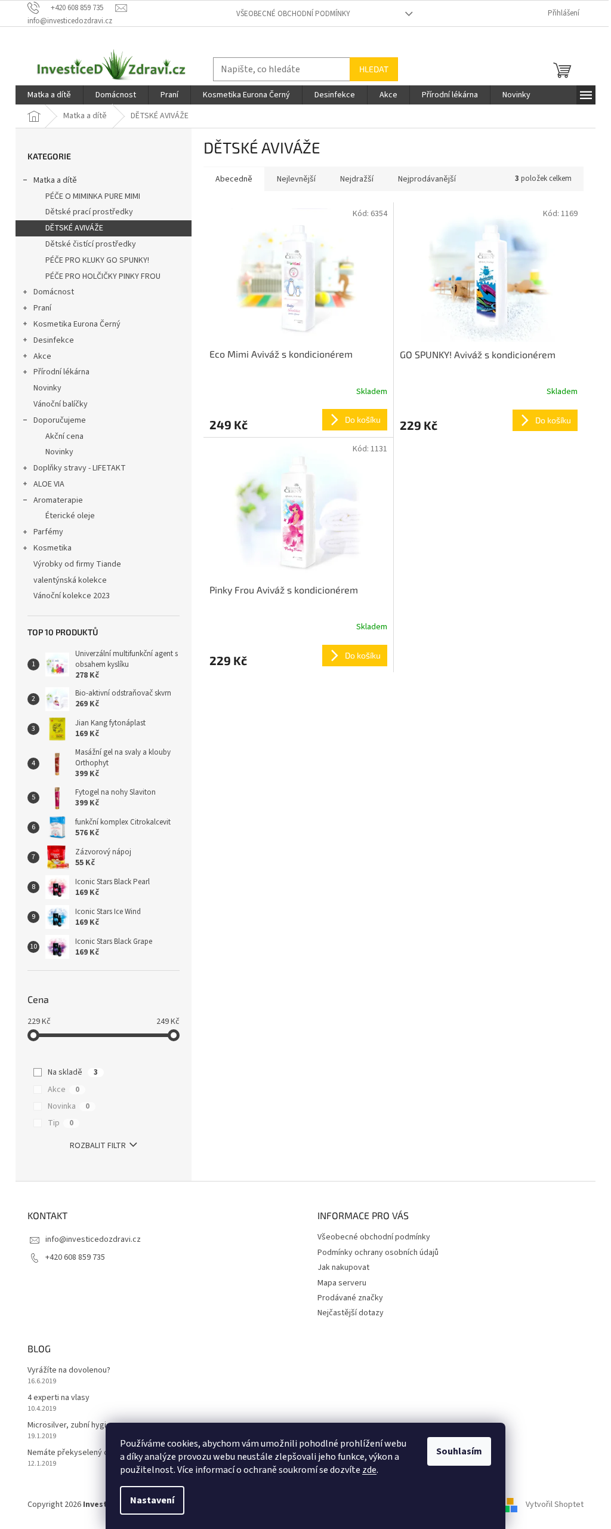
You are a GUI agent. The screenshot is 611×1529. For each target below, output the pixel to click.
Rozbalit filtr (98, 1146)
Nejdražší (357, 179)
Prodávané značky (350, 1298)
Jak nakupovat (343, 1267)
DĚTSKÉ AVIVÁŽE (74, 228)
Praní (42, 308)
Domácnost (53, 292)
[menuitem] (49, 94)
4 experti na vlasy (58, 1398)
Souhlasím (459, 1451)
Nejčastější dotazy (350, 1313)
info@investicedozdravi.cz (93, 1239)
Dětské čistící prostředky (90, 244)
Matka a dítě (55, 180)
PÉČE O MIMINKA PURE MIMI (92, 196)
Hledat (373, 69)
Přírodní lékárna (61, 372)
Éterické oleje (70, 516)
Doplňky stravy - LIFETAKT (79, 468)
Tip (60, 1123)
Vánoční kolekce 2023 (71, 596)
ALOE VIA (48, 484)
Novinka (69, 1106)
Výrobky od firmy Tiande (77, 564)
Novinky (47, 388)
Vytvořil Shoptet (555, 1504)
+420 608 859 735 (75, 1257)
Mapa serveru (341, 1283)
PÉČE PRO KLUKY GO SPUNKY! (97, 260)
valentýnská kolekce (70, 580)
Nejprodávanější (427, 179)
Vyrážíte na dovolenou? (68, 1370)
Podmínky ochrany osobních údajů (378, 1253)
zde (369, 1469)
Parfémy (48, 532)
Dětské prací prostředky (89, 212)
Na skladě (73, 1072)
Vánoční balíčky (60, 404)
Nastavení (152, 1500)
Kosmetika (52, 548)
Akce (42, 356)
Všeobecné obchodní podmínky (293, 13)
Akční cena (64, 436)
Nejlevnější (296, 179)
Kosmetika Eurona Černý (77, 324)
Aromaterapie (58, 500)
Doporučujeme (59, 420)
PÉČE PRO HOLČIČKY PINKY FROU (103, 276)
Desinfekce (53, 340)
